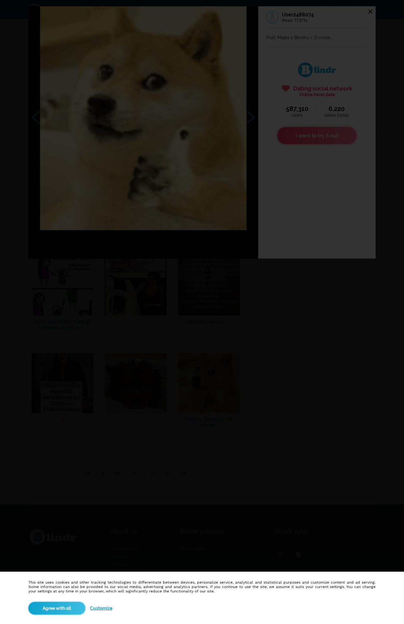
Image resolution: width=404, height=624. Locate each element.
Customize (101, 608)
